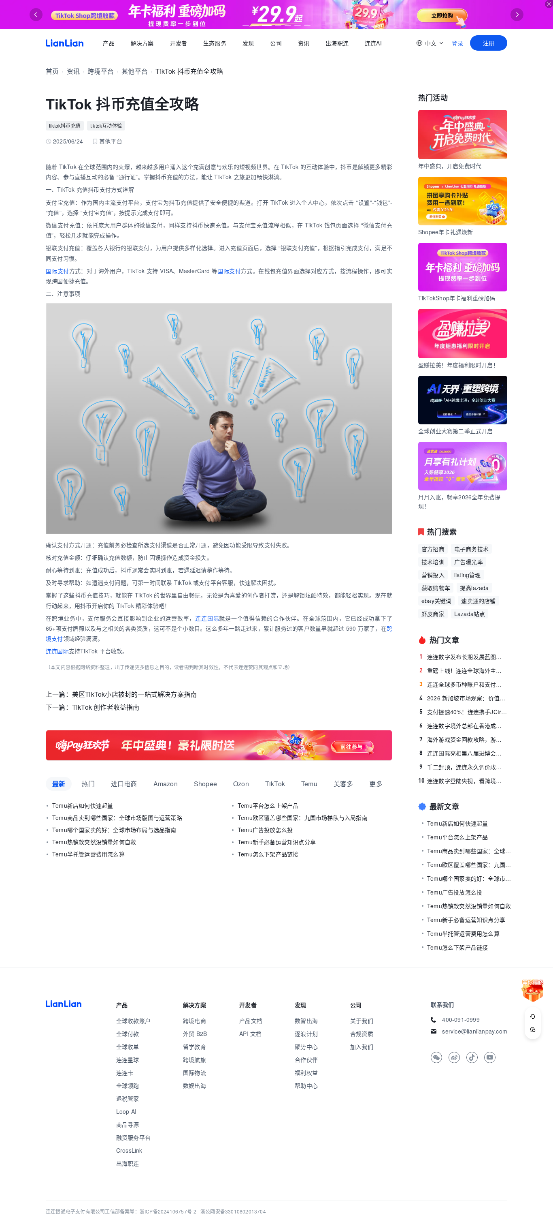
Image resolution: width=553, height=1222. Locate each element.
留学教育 (194, 1046)
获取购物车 (435, 588)
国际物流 (194, 1072)
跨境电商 (194, 1021)
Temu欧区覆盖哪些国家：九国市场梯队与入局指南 (303, 817)
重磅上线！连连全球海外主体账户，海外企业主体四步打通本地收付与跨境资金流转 (463, 670)
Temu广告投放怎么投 (265, 830)
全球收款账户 (133, 1021)
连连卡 (125, 1072)
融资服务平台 (133, 1137)
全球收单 (127, 1046)
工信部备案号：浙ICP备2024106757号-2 (150, 1211)
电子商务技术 (471, 549)
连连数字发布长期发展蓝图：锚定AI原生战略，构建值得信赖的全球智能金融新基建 (463, 657)
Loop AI (126, 1111)
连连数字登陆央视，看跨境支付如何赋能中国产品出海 (462, 781)
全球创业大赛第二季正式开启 (455, 431)
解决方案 (141, 43)
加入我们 (361, 1046)
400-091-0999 (460, 1019)
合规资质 (361, 1033)
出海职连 (337, 43)
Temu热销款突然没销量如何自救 (94, 842)
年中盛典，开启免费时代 (449, 166)
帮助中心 (306, 1085)
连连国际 (207, 618)
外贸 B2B (195, 1033)
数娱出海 (194, 1085)
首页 (64, 43)
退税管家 (127, 1098)
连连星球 (127, 1059)
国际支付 (57, 271)
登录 (457, 43)
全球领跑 (127, 1085)
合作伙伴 (306, 1059)
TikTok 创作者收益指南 (106, 707)
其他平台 (134, 71)
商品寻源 (127, 1124)
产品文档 (250, 1021)
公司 (275, 43)
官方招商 (433, 549)
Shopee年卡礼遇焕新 (445, 232)
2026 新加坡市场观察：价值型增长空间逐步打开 (463, 698)
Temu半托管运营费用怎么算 (88, 854)
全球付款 (127, 1033)
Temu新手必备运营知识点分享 (277, 842)
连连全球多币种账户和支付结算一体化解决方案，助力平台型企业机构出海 (463, 684)
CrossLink (129, 1150)
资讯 (303, 43)
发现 (248, 43)
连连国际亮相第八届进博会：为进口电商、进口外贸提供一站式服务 (463, 753)
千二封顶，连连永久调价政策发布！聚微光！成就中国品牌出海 (463, 767)
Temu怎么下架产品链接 (268, 854)
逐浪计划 (306, 1033)
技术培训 (433, 562)
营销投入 (433, 575)
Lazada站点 (469, 614)
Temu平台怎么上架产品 (268, 805)
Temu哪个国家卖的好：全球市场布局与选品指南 (114, 830)
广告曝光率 (468, 562)
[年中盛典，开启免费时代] (219, 745)
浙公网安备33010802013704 (233, 1211)
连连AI (373, 43)
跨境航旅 (194, 1059)
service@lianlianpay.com (474, 1031)
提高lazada (474, 588)
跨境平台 (100, 71)
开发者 (178, 43)
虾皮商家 (433, 614)
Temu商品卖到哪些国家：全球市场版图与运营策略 (117, 817)
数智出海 (306, 1021)
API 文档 (250, 1033)
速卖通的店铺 (478, 601)
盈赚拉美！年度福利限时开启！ (458, 365)
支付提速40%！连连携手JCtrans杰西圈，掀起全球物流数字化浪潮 (463, 712)
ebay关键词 (436, 601)
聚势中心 (306, 1046)
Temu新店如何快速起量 (82, 805)
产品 (108, 43)
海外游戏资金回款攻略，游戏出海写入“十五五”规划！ (463, 739)
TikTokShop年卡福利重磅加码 (457, 298)
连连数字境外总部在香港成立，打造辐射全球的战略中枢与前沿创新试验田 (463, 725)
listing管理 (467, 575)
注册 (488, 43)
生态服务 (214, 43)
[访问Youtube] (490, 1057)
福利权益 (306, 1072)
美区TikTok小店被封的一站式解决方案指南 (134, 694)
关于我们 (361, 1021)
